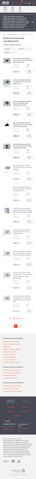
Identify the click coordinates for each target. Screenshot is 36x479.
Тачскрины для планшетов (10, 378)
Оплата (25, 407)
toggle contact (16, 3)
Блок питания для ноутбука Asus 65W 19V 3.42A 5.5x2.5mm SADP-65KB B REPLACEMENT (22, 253)
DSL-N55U (21, 48)
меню (32, 3)
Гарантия (10, 411)
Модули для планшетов (9, 375)
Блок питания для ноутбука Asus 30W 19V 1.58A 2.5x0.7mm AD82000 (22, 167)
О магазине (25, 411)
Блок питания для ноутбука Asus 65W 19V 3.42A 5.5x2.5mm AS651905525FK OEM (22, 146)
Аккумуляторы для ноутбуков (11, 341)
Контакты (18, 415)
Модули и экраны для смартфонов (12, 391)
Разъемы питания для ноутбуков (12, 349)
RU (29, 3)
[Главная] (4, 34)
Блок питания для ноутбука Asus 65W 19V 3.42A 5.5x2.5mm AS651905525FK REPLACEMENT (23, 210)
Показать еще (18, 318)
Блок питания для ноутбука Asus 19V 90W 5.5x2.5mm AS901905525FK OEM (22, 103)
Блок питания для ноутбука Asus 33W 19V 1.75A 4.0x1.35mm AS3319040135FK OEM (22, 124)
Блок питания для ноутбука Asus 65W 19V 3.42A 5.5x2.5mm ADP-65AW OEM (22, 189)
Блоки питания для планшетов (11, 372)
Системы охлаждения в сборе (11, 362)
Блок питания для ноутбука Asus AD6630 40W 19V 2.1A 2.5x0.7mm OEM (22, 231)
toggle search (12, 3)
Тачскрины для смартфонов (10, 388)
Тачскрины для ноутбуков (10, 359)
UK (25, 3)
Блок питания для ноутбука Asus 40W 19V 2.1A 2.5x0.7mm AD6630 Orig (22, 81)
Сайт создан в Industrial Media (18, 474)
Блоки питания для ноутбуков (11, 344)
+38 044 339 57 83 (9, 424)
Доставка (10, 407)
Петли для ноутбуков (9, 354)
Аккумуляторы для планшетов (11, 370)
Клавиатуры (6, 346)
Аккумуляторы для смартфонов (12, 385)
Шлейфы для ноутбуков (9, 351)
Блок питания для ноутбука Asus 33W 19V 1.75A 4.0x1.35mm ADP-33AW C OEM (22, 60)
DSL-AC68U (7, 48)
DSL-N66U (6, 52)
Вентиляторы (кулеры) (9, 357)
